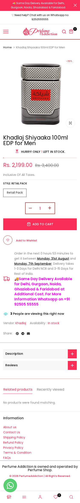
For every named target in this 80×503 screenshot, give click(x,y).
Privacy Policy (13, 447)
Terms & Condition (17, 452)
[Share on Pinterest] (17, 333)
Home (7, 47)
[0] (71, 31)
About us (9, 427)
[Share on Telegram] (23, 333)
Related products (17, 388)
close (75, 5)
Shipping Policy (14, 437)
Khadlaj (20, 322)
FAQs (7, 457)
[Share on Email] (28, 333)
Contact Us (11, 432)
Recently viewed (50, 388)
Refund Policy (13, 442)
